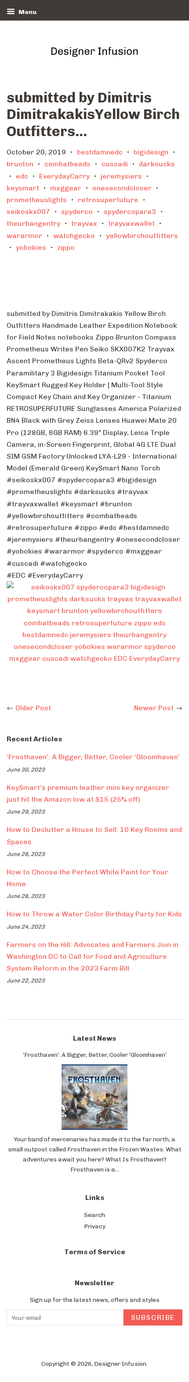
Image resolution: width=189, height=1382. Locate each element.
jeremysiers (121, 176)
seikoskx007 (28, 211)
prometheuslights (37, 200)
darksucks (157, 164)
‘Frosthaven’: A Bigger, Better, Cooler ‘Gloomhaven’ (93, 757)
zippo (66, 247)
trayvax (84, 223)
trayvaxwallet (131, 223)
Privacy (94, 1226)
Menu (26, 12)
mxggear (65, 188)
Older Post (33, 708)
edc (22, 176)
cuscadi (115, 164)
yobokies (31, 247)
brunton (20, 164)
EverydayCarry (64, 176)
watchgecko (74, 236)
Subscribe (153, 1317)
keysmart (23, 188)
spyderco (77, 211)
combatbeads (67, 164)
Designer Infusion (120, 1363)
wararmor (24, 236)
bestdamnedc (100, 152)
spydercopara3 (130, 211)
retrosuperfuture (108, 200)
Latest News (94, 1038)
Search (94, 1214)
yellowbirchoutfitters (142, 236)
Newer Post (154, 708)
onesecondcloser (122, 188)
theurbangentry (33, 223)
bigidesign (151, 152)
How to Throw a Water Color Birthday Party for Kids (94, 914)
